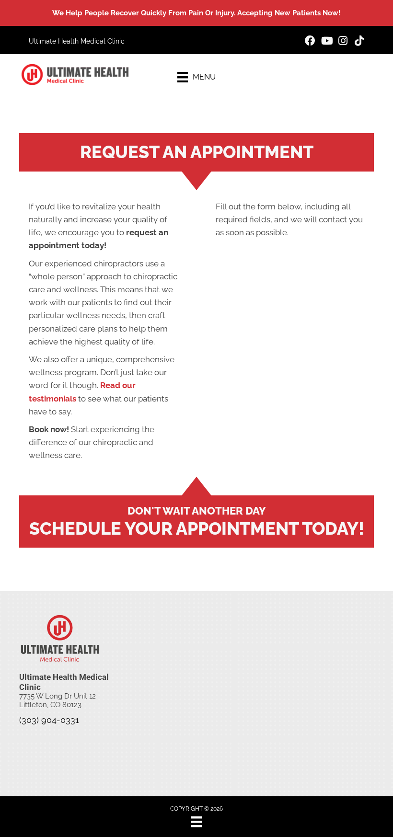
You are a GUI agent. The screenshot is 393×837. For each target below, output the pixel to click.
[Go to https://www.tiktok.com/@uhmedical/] (359, 41)
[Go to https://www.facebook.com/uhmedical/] (310, 41)
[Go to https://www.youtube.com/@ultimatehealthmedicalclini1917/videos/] (326, 41)
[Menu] (196, 822)
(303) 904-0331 (49, 720)
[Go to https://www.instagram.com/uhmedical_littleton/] (342, 41)
